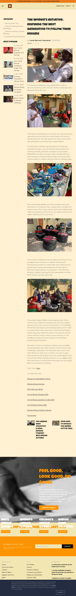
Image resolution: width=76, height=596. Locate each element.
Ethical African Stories (35, 384)
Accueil (4, 565)
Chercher (29, 567)
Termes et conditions (33, 570)
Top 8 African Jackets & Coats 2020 (40, 400)
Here (38, 368)
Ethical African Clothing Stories (39, 410)
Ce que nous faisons (7, 567)
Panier (68, 6)
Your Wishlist (30, 565)
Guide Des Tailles (31, 578)
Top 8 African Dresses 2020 (37, 394)
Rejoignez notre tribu (8, 575)
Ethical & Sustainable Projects (38, 379)
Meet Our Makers (7, 572)
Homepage (31, 415)
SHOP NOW (5, 531)
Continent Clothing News (15, 36)
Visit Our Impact (49, 507)
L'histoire (4, 570)
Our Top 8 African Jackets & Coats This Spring (18, 65)
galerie (4, 578)
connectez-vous (60, 6)
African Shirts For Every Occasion (19, 89)
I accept (60, 592)
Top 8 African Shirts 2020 (37, 405)
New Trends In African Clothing (19, 100)
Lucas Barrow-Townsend (40, 40)
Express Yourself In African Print (19, 79)
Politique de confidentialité (34, 575)
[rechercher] (73, 6)
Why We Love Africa (35, 389)
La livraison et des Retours (34, 572)
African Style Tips (11, 23)
